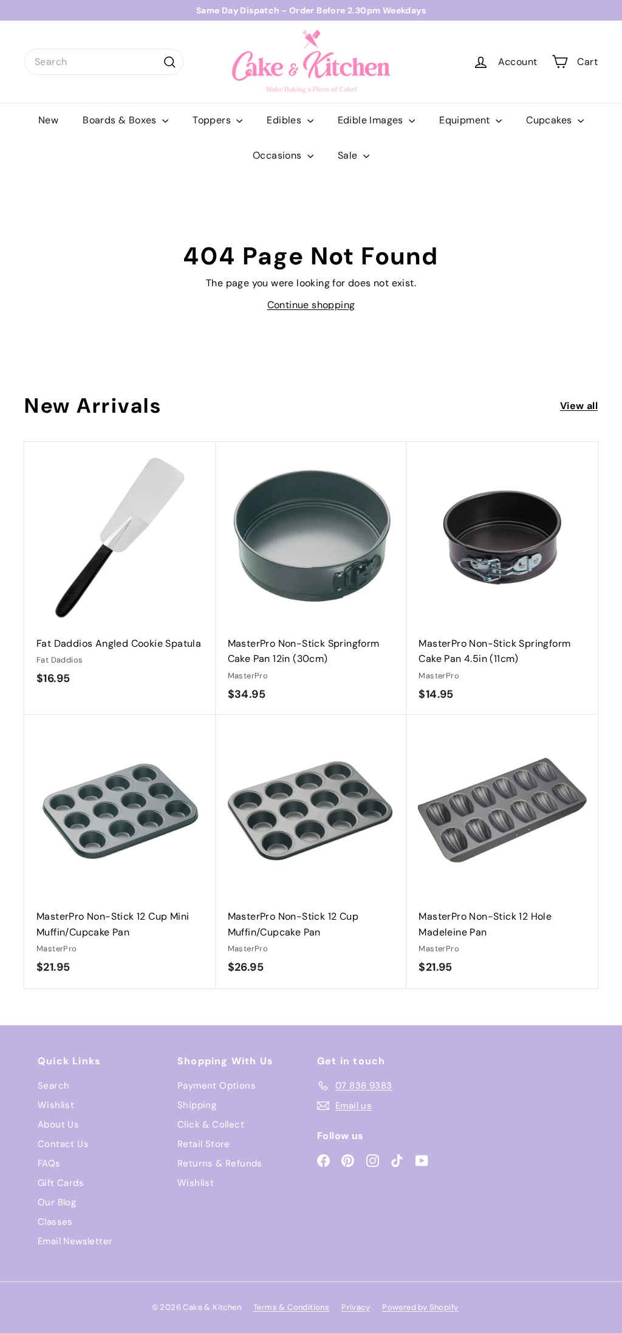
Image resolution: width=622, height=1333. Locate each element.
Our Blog (57, 1202)
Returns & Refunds (219, 1163)
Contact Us (63, 1144)
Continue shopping (311, 304)
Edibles (285, 120)
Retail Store (203, 1144)
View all (579, 405)
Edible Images (372, 120)
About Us (58, 1124)
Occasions (278, 155)
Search (53, 1086)
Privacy (355, 1307)
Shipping (196, 1105)
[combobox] (103, 62)
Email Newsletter (75, 1241)
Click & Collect (210, 1124)
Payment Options (216, 1086)
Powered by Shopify (420, 1307)
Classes (55, 1222)
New (48, 120)
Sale (349, 155)
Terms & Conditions (291, 1307)
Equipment (466, 120)
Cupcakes (550, 120)
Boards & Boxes (121, 120)
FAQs (49, 1163)
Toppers (213, 120)
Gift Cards (61, 1183)
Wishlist (56, 1105)
